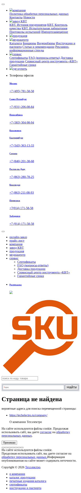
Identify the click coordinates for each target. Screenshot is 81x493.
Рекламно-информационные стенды (39, 48)
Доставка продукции (31, 269)
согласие (46, 432)
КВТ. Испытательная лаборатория (44, 28)
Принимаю (9, 442)
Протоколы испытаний (24, 32)
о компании (17, 474)
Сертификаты (18, 57)
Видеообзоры (46, 43)
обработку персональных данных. (24, 457)
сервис (13, 258)
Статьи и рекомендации (38, 46)
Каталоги (15, 43)
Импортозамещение (54, 32)
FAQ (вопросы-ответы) (44, 57)
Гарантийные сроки (22, 65)
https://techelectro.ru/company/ (28, 415)
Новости (29, 17)
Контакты (16, 17)
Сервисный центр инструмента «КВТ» (51, 61)
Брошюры (29, 43)
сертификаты (18, 484)
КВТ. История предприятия (27, 24)
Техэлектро (32, 467)
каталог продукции (22, 477)
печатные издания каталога (27, 481)
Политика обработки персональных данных (39, 13)
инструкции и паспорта (25, 488)
